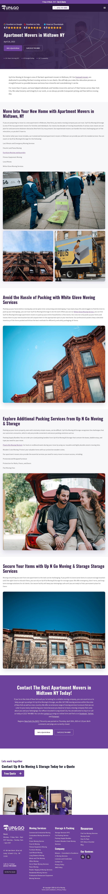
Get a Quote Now (13, 48)
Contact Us (58, 862)
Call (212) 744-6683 (33, 48)
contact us (48, 713)
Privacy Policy (59, 864)
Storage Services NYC (62, 832)
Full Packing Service (61, 835)
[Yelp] (88, 857)
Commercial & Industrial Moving (39, 832)
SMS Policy (58, 867)
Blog (82, 845)
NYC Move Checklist (87, 842)
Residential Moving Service (38, 872)
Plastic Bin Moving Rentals (12, 445)
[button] (104, 8)
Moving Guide (85, 836)
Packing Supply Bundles (63, 838)
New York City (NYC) (31, 721)
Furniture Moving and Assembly (14, 153)
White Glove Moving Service (84, 312)
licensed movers (82, 77)
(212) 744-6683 (9, 866)
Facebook (83, 713)
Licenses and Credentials (63, 859)
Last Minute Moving (35, 852)
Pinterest (55, 716)
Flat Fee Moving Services (89, 833)
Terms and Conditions (49, 890)
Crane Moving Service (36, 841)
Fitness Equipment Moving (38, 847)
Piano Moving (33, 867)
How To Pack (85, 839)
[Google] (83, 857)
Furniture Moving (35, 850)
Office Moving (33, 861)
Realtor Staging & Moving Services (40, 870)
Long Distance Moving (36, 855)
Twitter (90, 713)
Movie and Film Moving (37, 858)
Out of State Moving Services (39, 864)
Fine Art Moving (34, 844)
